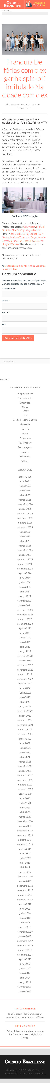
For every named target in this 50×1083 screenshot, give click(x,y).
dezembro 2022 (25, 665)
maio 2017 (25, 973)
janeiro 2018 (25, 936)
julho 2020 (25, 798)
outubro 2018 (25, 894)
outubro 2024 (25, 564)
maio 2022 (25, 697)
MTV (26, 265)
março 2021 (25, 761)
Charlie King (18, 230)
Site (4, 324)
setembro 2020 (25, 789)
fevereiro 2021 (25, 766)
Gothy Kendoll (30, 233)
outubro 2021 (25, 729)
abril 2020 (25, 812)
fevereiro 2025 (25, 550)
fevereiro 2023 (25, 656)
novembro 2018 (25, 890)
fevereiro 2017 (25, 986)
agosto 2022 (25, 683)
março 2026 (25, 499)
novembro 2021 (25, 724)
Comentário (9, 288)
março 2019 (25, 872)
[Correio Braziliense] (13, 4)
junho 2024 (25, 582)
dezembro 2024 (25, 559)
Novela (25, 429)
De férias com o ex (14, 265)
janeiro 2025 (25, 554)
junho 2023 (25, 637)
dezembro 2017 (25, 940)
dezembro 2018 (25, 885)
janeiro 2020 (25, 826)
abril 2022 (25, 701)
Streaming (25, 456)
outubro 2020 (25, 784)
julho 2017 (25, 963)
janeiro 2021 (25, 770)
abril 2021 (25, 757)
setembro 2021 (25, 734)
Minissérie (25, 424)
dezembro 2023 (25, 610)
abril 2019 (25, 867)
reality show (11, 269)
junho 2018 (25, 913)
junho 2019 (25, 858)
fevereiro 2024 (25, 600)
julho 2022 (25, 688)
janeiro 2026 (25, 508)
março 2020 (25, 816)
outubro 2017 (25, 950)
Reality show (25, 108)
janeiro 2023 (25, 660)
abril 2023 (25, 646)
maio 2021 (25, 752)
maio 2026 (25, 490)
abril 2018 (25, 922)
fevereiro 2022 (25, 711)
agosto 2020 (25, 793)
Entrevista (25, 402)
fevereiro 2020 (25, 821)
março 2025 (25, 545)
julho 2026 (25, 481)
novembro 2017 (25, 945)
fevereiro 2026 (25, 504)
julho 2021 (25, 743)
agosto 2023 (25, 628)
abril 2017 (25, 977)
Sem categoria (25, 447)
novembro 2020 (25, 780)
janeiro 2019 (25, 881)
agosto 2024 (25, 573)
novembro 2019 (25, 835)
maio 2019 (25, 862)
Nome (6, 300)
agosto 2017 (25, 959)
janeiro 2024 (25, 605)
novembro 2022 (25, 669)
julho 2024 (25, 577)
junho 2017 (25, 968)
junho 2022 (25, 692)
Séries (25, 452)
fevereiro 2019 (25, 876)
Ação (26, 410)
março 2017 (25, 982)
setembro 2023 (25, 623)
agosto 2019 (25, 849)
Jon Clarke (16, 233)
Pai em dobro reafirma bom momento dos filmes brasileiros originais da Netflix (25, 1034)
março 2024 (25, 596)
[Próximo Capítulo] (36, 4)
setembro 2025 (25, 527)
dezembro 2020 (25, 775)
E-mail (6, 312)
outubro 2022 (25, 674)
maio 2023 (25, 642)
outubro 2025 (25, 522)
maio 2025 (25, 536)
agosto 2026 (25, 476)
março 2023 (25, 651)
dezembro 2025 (25, 513)
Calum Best (29, 226)
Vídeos (25, 461)
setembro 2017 (25, 954)
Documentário (25, 398)
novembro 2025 (25, 518)
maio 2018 (25, 917)
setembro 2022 (25, 678)
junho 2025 (25, 531)
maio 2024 (25, 587)
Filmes (25, 407)
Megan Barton (32, 230)
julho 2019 (25, 853)
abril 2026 (25, 495)
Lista (25, 415)
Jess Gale (28, 240)
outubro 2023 (25, 619)
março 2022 (25, 706)
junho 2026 (25, 485)
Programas (25, 438)
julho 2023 (25, 633)
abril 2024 (25, 591)
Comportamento (25, 393)
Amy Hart (18, 240)
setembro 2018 (25, 899)
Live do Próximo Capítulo (25, 419)
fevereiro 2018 (25, 931)
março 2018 (25, 927)
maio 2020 (25, 807)
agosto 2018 (25, 904)
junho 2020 (25, 803)
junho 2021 (25, 747)
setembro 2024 (25, 568)
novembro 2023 (25, 614)
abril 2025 (25, 541)
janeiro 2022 (25, 715)
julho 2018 (25, 908)
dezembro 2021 (25, 720)
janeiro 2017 (25, 991)
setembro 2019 (25, 844)
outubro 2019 (25, 839)
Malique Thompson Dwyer (23, 237)
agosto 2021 (25, 738)
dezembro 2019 (25, 830)
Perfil (25, 433)
